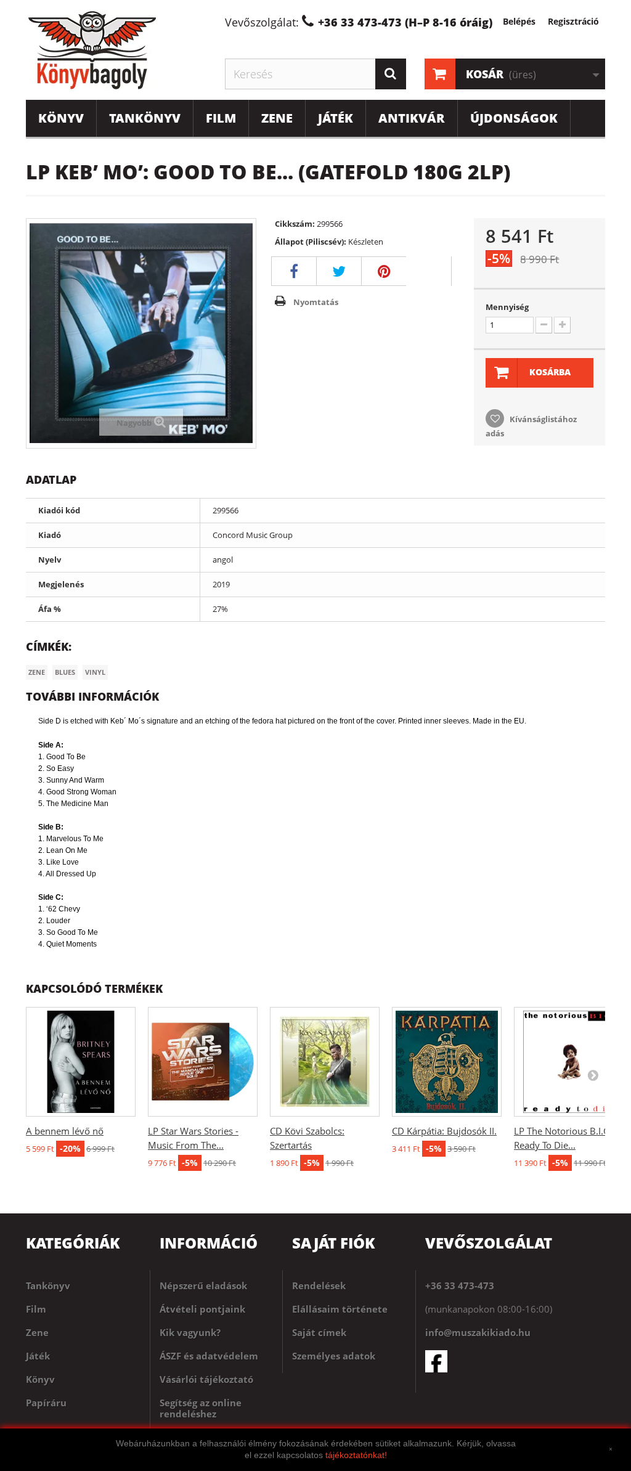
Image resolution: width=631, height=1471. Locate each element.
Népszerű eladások (203, 1285)
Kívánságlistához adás (531, 426)
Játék (335, 118)
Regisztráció (573, 21)
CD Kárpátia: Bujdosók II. (444, 1131)
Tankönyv (145, 118)
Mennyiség (507, 306)
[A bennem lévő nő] (81, 1062)
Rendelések (319, 1285)
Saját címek (319, 1332)
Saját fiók (333, 1243)
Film (221, 118)
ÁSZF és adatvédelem (209, 1356)
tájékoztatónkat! (356, 1455)
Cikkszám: (295, 223)
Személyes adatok (333, 1356)
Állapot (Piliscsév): (310, 241)
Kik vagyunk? (190, 1332)
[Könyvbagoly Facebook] (515, 1361)
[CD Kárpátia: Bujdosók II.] (447, 1062)
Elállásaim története (340, 1309)
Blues (65, 672)
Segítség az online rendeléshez (201, 1408)
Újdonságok (514, 118)
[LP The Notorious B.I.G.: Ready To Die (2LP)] (569, 1062)
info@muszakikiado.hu (478, 1332)
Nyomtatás (315, 302)
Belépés (519, 21)
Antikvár (411, 118)
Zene (277, 118)
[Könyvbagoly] (116, 50)
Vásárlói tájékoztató (206, 1379)
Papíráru (46, 1402)
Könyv (61, 118)
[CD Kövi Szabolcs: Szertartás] (325, 1062)
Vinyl (95, 672)
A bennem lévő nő (65, 1131)
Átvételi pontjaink (202, 1309)
